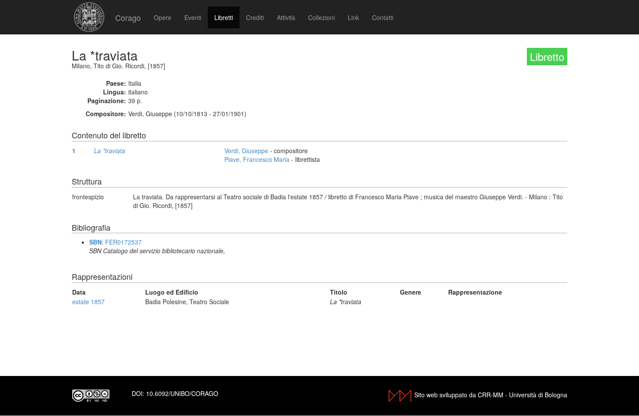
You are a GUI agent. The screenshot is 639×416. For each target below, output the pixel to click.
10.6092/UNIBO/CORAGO (182, 393)
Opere (162, 17)
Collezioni (321, 17)
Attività (286, 17)
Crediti (255, 17)
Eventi (192, 17)
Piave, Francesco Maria (257, 159)
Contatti (382, 17)
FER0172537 (123, 242)
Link (353, 17)
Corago (128, 17)
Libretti (223, 17)
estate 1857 (88, 301)
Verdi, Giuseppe (246, 150)
